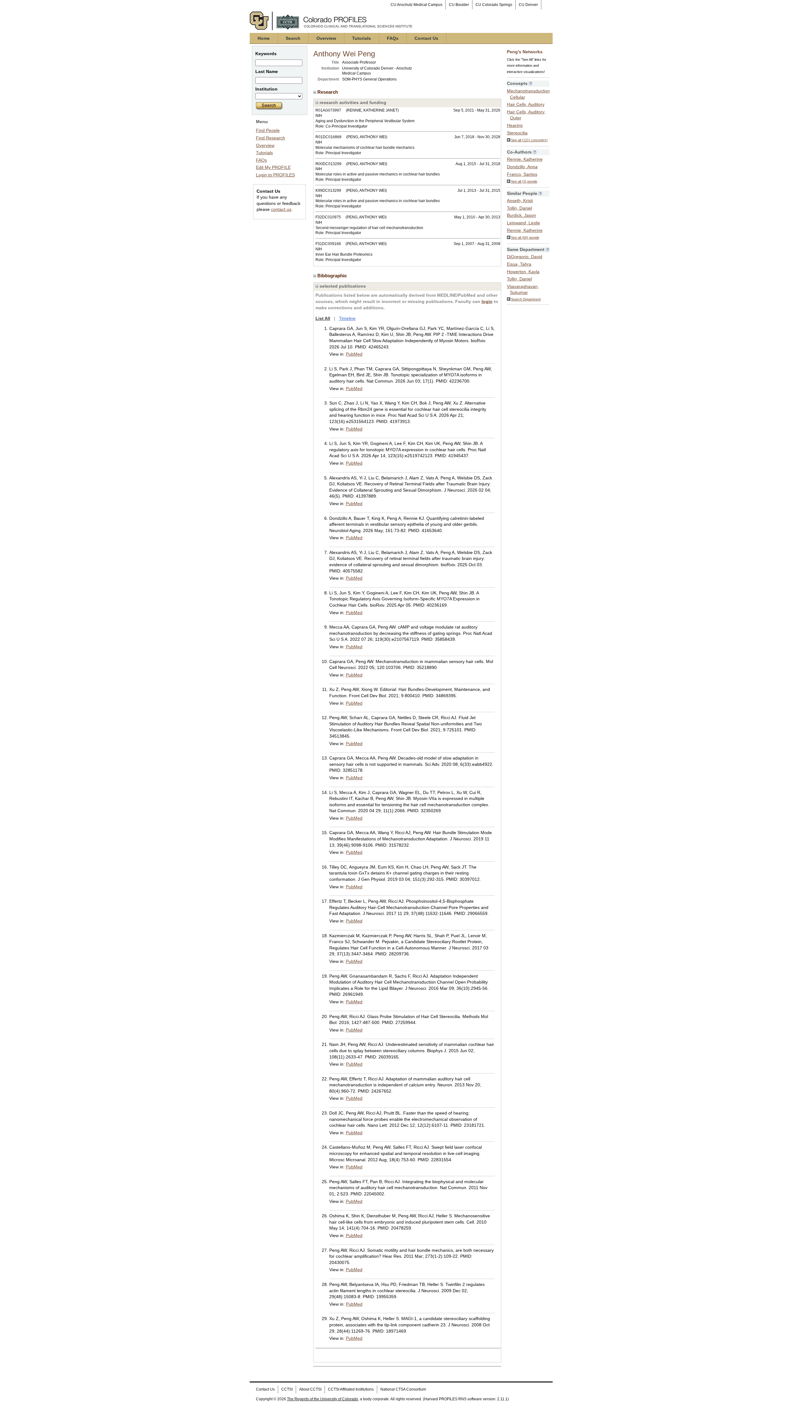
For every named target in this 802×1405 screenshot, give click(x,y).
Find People (268, 130)
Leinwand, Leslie (523, 222)
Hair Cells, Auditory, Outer (526, 115)
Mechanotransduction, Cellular (529, 94)
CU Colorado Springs (494, 5)
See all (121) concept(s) (529, 140)
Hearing (515, 125)
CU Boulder (459, 5)
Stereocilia (517, 132)
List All (322, 318)
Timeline (347, 318)
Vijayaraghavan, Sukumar (523, 289)
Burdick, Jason (521, 215)
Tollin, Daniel (519, 208)
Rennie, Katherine (525, 159)
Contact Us (426, 38)
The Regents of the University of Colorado (322, 1399)
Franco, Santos (522, 174)
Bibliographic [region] (332, 275)
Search (293, 38)
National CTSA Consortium (403, 1389)
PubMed (354, 354)
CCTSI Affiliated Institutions (351, 1389)
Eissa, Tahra (519, 264)
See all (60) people (525, 237)
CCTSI (287, 1389)
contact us (281, 209)
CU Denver (528, 5)
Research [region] (328, 92)
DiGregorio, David (524, 256)
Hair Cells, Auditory (525, 104)
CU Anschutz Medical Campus (416, 5)
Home (264, 38)
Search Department (526, 299)
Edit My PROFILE (273, 167)
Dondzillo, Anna (522, 166)
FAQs (392, 38)
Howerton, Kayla (523, 271)
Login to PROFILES (275, 174)
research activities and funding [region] (352, 102)
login (487, 301)
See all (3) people (524, 181)
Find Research (270, 137)
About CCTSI (310, 1389)
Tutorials (361, 38)
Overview (326, 38)
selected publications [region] (342, 286)
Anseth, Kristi (520, 200)
